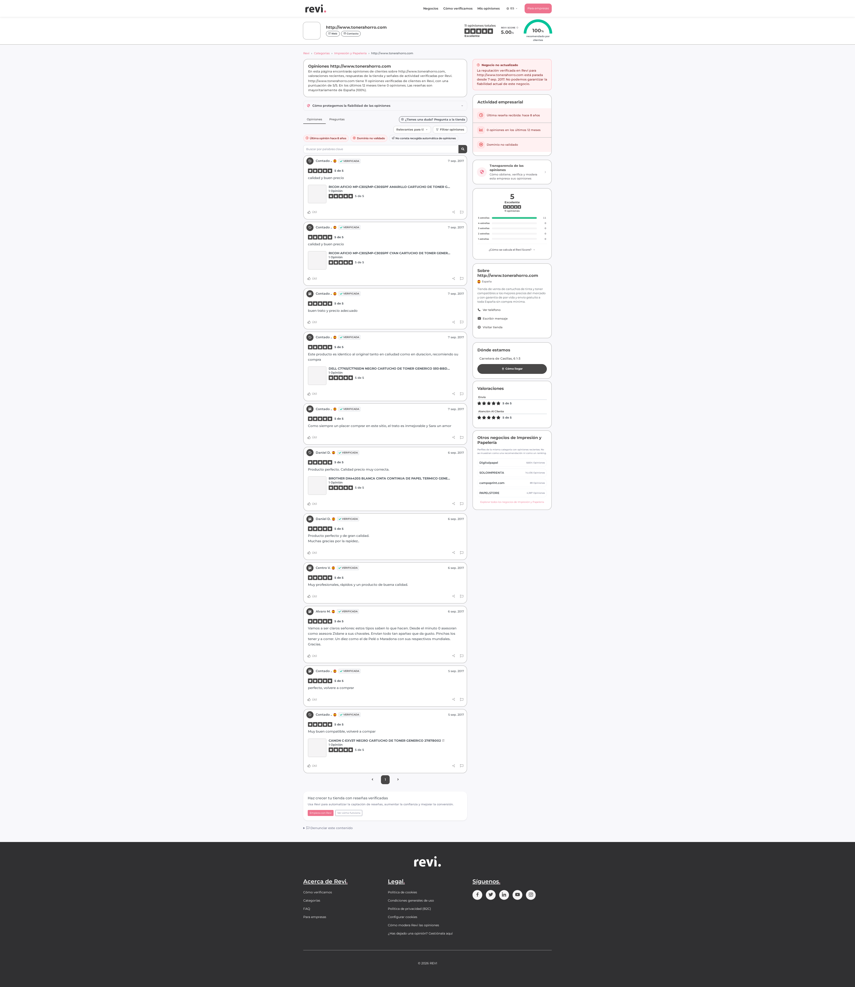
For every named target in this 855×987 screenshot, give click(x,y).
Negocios (430, 8)
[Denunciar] (461, 212)
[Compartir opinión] (453, 212)
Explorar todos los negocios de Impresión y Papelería (512, 502)
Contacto (352, 33)
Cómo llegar (514, 368)
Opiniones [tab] (314, 119)
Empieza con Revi (321, 812)
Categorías (322, 53)
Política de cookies (402, 892)
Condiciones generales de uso (411, 900)
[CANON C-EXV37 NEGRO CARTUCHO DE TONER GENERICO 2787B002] (317, 748)
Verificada (351, 161)
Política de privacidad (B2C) (409, 909)
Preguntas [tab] (337, 119)
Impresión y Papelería (350, 53)
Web (334, 33)
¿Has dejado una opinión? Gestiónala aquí (420, 933)
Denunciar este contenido (331, 828)
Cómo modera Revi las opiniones (413, 925)
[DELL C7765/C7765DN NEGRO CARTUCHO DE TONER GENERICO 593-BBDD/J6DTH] (317, 376)
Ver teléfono (492, 310)
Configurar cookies (402, 917)
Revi (306, 53)
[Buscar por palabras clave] (462, 149)
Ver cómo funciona (348, 812)
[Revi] (315, 8)
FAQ (306, 909)
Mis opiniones (488, 8)
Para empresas (538, 8)
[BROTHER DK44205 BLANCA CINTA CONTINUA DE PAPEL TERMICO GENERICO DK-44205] (317, 485)
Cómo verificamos (457, 8)
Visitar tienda (493, 327)
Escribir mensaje (495, 318)
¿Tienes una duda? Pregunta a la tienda (435, 119)
